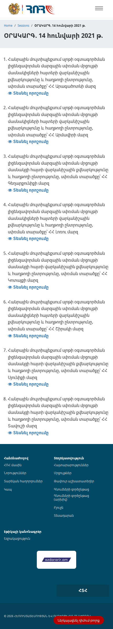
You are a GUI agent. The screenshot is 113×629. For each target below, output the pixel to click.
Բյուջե (58, 507)
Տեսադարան (64, 515)
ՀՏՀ (83, 590)
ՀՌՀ (3, 23)
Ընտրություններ (14, 89)
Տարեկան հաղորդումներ (23, 481)
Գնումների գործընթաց (71, 489)
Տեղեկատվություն (69, 458)
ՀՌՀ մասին (13, 465)
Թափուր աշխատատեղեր (74, 481)
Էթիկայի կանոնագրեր (20, 78)
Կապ (4, 111)
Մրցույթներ (62, 473)
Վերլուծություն (13, 67)
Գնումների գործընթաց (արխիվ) (71, 497)
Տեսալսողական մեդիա (20, 56)
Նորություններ (15, 473)
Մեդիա (6, 100)
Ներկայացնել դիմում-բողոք (79, 620)
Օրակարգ (9, 45)
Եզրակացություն (17, 538)
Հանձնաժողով (16, 458)
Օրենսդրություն (14, 34)
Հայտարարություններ (71, 465)
